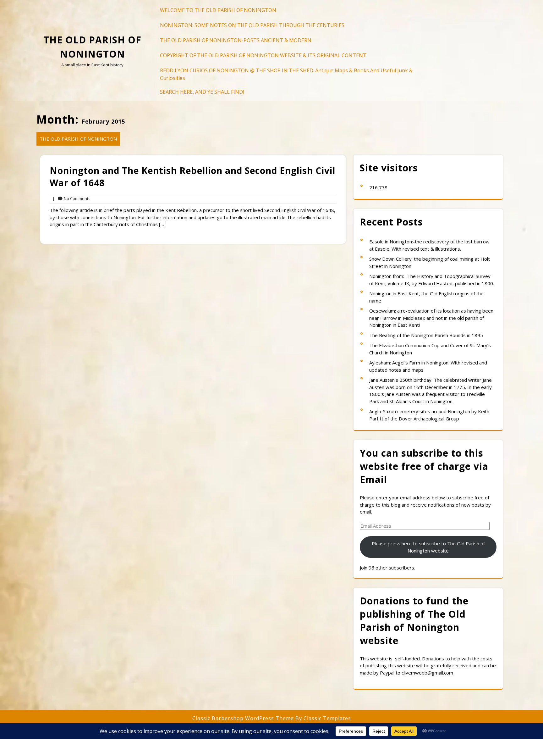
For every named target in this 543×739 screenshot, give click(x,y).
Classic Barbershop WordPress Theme (243, 718)
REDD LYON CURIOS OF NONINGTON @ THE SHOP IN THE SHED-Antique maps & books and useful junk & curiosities (286, 74)
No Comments (71, 199)
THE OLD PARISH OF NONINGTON (78, 139)
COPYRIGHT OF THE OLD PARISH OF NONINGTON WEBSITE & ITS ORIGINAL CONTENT (263, 55)
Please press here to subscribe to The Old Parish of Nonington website (428, 547)
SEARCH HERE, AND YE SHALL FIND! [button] (202, 91)
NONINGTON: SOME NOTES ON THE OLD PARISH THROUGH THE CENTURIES (252, 25)
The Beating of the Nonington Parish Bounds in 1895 (426, 335)
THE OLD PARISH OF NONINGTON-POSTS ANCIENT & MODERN (235, 40)
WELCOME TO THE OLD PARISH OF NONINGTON (218, 10)
